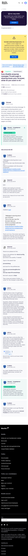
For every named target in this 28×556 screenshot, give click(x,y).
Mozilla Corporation (11, 530)
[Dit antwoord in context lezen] (24, 127)
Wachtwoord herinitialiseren (9, 503)
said (9, 210)
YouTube (4, 524)
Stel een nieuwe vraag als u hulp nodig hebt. (18, 65)
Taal (2, 517)
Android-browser (6, 463)
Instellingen (11, 90)
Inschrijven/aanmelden (8, 497)
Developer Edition (6, 478)
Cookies (3, 551)
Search (19, 3)
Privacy (3, 548)
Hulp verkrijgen (5, 508)
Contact (3, 553)
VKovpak (8, 102)
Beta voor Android (6, 483)
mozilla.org (4, 543)
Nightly (3, 486)
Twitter (3, 443)
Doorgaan (14, 22)
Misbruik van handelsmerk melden (11, 438)
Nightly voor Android (7, 488)
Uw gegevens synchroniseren (9, 505)
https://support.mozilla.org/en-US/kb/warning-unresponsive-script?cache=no (14, 170)
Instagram (7, 524)
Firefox (4, 9)
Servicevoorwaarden (7, 545)
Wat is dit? (4, 500)
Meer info (14, 56)
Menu (22, 3)
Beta (2, 480)
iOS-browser (5, 466)
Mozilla (5, 428)
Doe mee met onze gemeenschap (10, 446)
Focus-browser (5, 468)
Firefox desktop (5, 460)
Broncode (4, 441)
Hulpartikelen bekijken (7, 449)
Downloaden (5, 458)
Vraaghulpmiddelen (6, 28)
